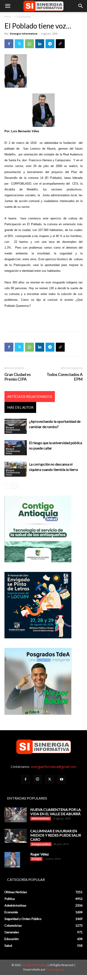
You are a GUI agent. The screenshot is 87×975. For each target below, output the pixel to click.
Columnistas (23, 17)
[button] (7, 6)
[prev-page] (7, 486)
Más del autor (20, 407)
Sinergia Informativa (23, 33)
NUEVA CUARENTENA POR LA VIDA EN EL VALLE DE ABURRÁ (55, 811)
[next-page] (14, 486)
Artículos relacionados (29, 396)
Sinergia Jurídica (41, 844)
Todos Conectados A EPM (65, 376)
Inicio (7, 17)
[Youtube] (61, 779)
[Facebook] (8, 43)
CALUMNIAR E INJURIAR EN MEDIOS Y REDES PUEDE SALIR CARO (55, 835)
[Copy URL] (60, 43)
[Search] (81, 6)
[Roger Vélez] (12, 860)
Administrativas (41, 818)
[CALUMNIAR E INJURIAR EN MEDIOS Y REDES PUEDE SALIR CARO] (15, 836)
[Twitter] (19, 43)
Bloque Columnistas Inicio (13, 429)
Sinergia (36, 858)
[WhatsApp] (29, 43)
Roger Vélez (39, 854)
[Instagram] (37, 779)
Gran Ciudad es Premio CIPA (17, 376)
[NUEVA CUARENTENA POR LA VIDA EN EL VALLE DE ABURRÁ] (15, 814)
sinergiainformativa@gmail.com (53, 767)
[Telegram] (50, 43)
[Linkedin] (39, 43)
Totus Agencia (55, 969)
